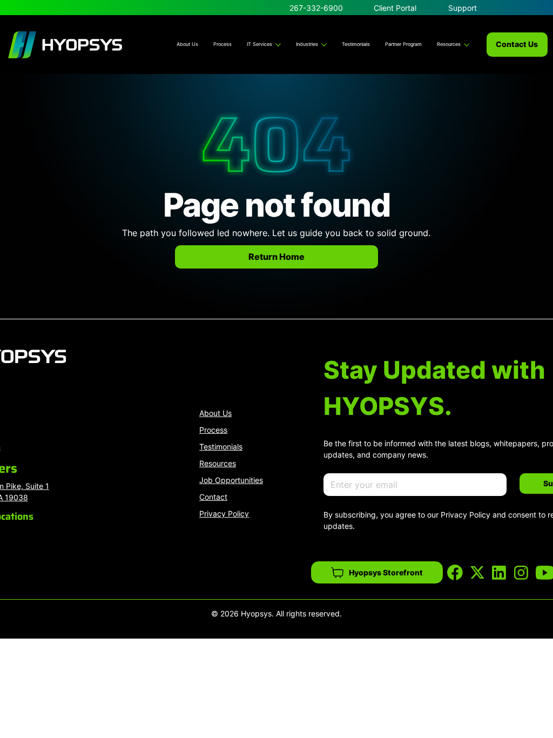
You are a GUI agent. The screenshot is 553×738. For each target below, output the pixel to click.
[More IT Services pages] (278, 45)
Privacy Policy (224, 513)
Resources (217, 463)
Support (462, 7)
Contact (213, 496)
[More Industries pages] (324, 45)
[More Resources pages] (466, 45)
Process (213, 429)
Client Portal (395, 7)
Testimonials (220, 446)
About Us (215, 413)
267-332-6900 (316, 7)
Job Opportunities (231, 480)
